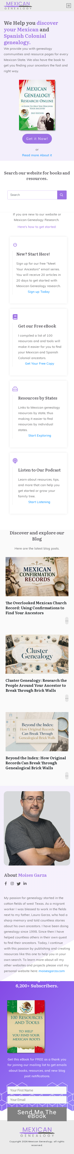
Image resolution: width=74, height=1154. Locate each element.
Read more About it (37, 155)
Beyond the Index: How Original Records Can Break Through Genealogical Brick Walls (36, 762)
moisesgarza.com (52, 971)
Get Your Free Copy (39, 363)
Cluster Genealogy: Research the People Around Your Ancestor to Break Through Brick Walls (36, 685)
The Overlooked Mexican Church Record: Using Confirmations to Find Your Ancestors (36, 607)
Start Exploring (39, 435)
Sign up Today (39, 292)
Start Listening (39, 502)
